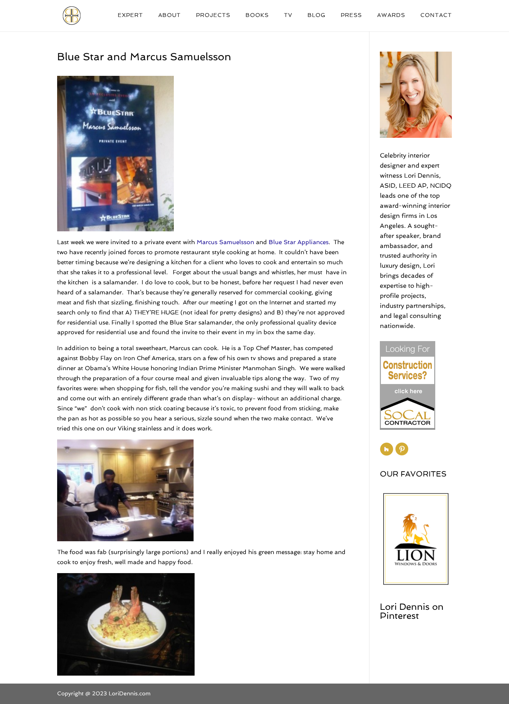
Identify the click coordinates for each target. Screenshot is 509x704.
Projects (213, 15)
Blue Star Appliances (299, 242)
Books (257, 15)
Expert (130, 15)
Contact (436, 15)
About (169, 15)
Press (351, 15)
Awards (391, 15)
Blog (316, 15)
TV (288, 15)
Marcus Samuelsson (225, 242)
